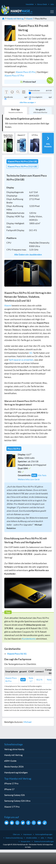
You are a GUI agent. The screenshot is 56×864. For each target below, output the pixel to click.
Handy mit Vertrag (15, 18)
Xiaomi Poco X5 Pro (25, 72)
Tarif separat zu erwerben (21, 359)
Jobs (52, 4)
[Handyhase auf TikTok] (45, 823)
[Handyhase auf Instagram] (34, 823)
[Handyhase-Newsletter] (6, 823)
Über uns (16, 834)
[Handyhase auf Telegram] (12, 823)
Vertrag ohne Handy (14, 749)
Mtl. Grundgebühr (40, 97)
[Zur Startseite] (3, 18)
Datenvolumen (40, 90)
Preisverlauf (29, 81)
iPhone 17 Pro (11, 783)
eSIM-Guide (10, 760)
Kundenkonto (29, 638)
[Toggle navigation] (52, 11)
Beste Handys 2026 (14, 766)
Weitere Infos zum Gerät (28, 479)
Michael (27, 722)
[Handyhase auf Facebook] (28, 823)
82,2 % (39, 679)
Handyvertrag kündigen (16, 772)
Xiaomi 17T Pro (12, 806)
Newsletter (30, 4)
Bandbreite (15, 97)
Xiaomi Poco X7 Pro (14, 75)
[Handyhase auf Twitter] (23, 823)
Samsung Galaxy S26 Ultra (17, 800)
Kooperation (25, 841)
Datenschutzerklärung (14, 838)
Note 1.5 (51, 679)
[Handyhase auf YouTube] (39, 823)
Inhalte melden (31, 838)
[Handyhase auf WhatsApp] (17, 823)
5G (30, 352)
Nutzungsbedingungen (43, 834)
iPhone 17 (9, 789)
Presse (50, 838)
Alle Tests (42, 475)
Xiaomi (29, 18)
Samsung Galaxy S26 (14, 795)
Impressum (27, 834)
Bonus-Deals (42, 4)
